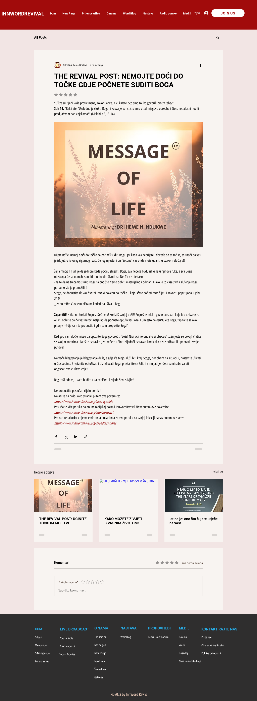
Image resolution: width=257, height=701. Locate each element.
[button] (218, 37)
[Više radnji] (200, 65)
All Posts (40, 37)
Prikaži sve (218, 471)
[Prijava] (207, 13)
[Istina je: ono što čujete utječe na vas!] (194, 495)
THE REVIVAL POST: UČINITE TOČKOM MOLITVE (63, 521)
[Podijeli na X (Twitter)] (66, 437)
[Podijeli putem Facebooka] (56, 437)
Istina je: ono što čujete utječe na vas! (193, 521)
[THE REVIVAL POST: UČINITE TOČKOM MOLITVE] (63, 495)
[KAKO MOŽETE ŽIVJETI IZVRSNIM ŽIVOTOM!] (129, 495)
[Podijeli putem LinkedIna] (76, 437)
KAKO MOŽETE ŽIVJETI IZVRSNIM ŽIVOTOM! (123, 521)
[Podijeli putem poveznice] (86, 437)
